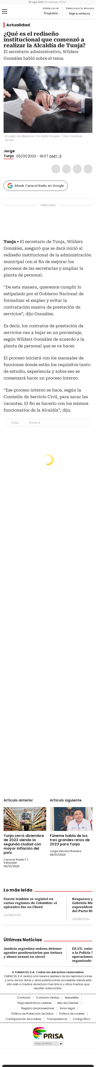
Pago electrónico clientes (34, 1003)
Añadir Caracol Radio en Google (39, 185)
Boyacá (34, 422)
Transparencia (57, 1019)
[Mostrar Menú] (4, 11)
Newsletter (72, 997)
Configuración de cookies (23, 1019)
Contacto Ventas (47, 997)
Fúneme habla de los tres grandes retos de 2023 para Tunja (70, 840)
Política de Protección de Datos (32, 1014)
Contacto (23, 997)
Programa (51, 13)
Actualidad (18, 25)
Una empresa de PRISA (48, 1032)
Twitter (66, 169)
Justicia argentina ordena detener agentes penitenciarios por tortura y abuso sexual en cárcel (33, 952)
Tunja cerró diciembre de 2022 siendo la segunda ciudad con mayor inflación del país (24, 844)
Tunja (9, 156)
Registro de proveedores (37, 1008)
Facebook (55, 169)
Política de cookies (72, 1014)
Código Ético (81, 1019)
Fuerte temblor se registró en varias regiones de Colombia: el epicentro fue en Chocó (30, 903)
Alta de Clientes (67, 1003)
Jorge (9, 151)
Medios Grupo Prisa (48, 1043)
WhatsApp (87, 169)
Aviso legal (67, 1008)
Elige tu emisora (79, 13)
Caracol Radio (22, 11)
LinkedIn (77, 169)
